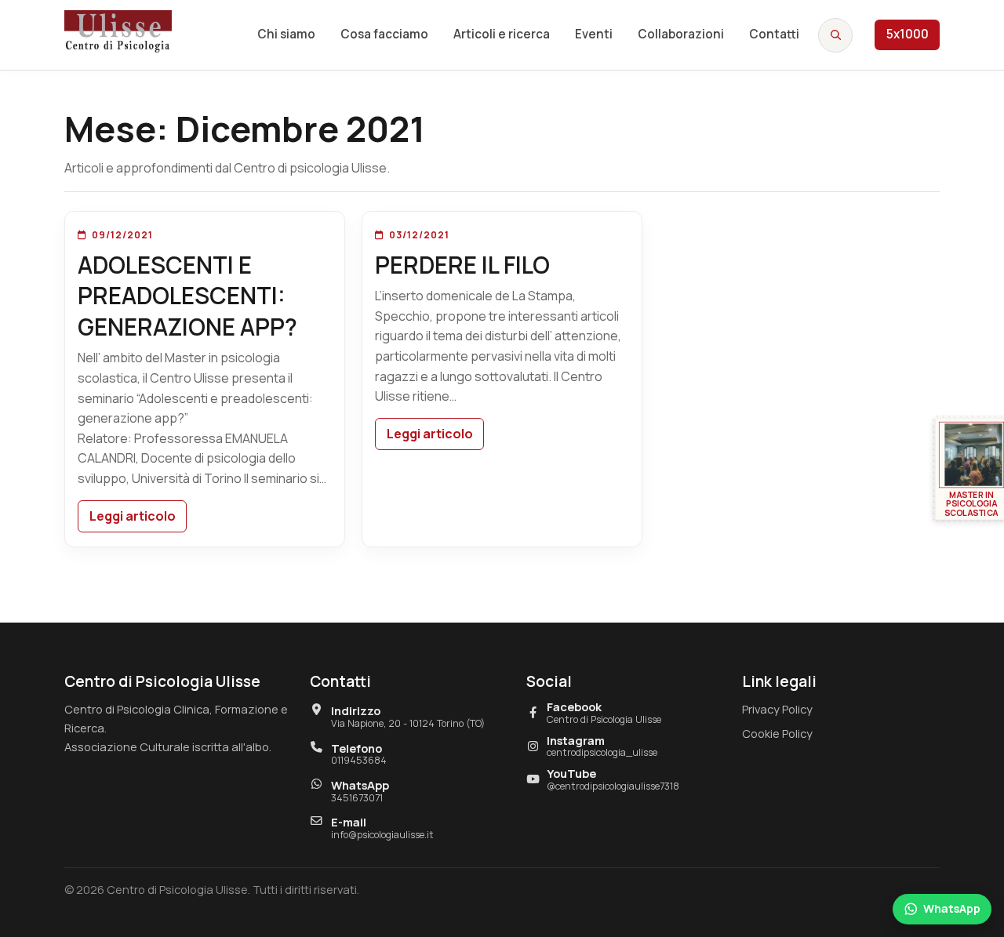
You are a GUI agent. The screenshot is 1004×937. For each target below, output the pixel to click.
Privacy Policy (777, 709)
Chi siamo (286, 34)
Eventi (594, 34)
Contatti (774, 34)
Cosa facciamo (384, 34)
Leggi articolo (132, 516)
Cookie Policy (777, 733)
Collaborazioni (681, 34)
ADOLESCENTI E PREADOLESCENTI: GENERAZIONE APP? (187, 296)
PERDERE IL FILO (462, 265)
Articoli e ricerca (501, 34)
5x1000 (907, 34)
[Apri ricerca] (835, 35)
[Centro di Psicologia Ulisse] (118, 31)
